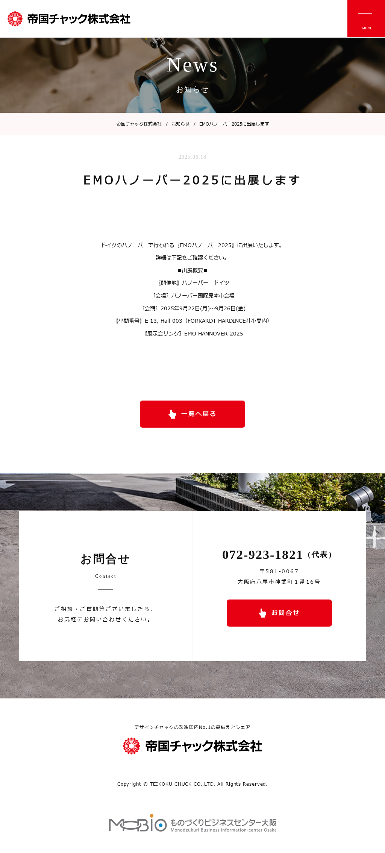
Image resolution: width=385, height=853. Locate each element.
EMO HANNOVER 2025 (213, 334)
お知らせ (177, 124)
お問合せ (285, 613)
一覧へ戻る (199, 414)
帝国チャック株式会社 (139, 124)
